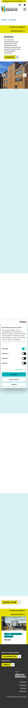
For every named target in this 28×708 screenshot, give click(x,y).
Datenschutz (23, 685)
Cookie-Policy (22, 691)
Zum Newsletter (9, 656)
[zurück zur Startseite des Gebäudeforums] (10, 9)
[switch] (24, 353)
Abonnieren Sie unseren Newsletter (13, 1)
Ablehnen (14, 384)
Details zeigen (19, 369)
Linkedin (6, 665)
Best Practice (12, 19)
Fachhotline (23, 682)
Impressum (23, 688)
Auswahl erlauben (14, 379)
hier (14, 268)
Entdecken (9, 57)
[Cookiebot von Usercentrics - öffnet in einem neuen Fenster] (19, 322)
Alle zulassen (14, 374)
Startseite (4, 19)
